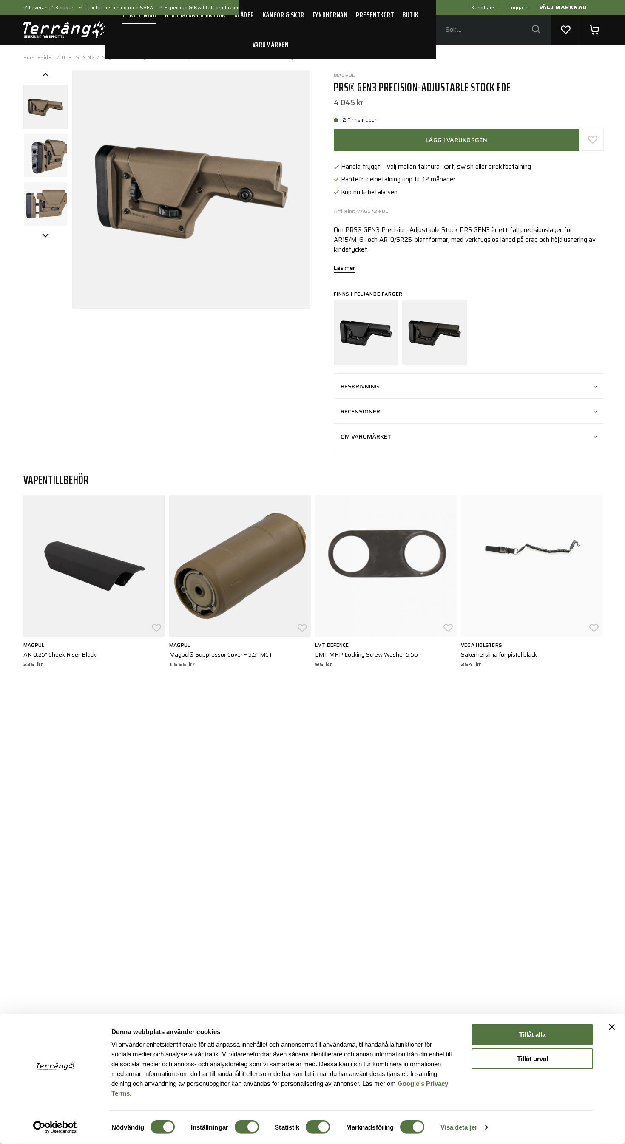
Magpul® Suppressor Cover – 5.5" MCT (221, 654)
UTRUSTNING (139, 15)
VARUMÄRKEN (270, 45)
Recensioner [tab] (360, 411)
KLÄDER (244, 15)
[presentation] (45, 107)
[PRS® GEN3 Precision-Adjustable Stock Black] (366, 332)
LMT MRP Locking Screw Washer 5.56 (366, 654)
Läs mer (344, 268)
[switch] (247, 1127)
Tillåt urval (532, 1058)
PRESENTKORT (375, 15)
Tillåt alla (532, 1034)
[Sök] (536, 30)
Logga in (518, 7)
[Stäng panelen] (612, 1027)
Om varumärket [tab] (366, 436)
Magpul (344, 75)
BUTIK (410, 15)
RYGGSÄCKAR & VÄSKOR (195, 15)
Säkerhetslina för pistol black (499, 654)
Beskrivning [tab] (360, 386)
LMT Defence (332, 645)
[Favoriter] (565, 30)
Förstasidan (39, 57)
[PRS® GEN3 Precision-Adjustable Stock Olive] (434, 332)
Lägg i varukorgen (456, 139)
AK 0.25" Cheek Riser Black (59, 654)
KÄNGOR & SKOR (283, 15)
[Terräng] (64, 29)
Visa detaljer (458, 1127)
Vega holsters (481, 645)
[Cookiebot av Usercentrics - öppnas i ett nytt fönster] (55, 1127)
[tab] (45, 106)
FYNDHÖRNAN (330, 15)
